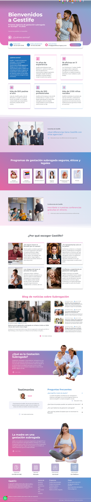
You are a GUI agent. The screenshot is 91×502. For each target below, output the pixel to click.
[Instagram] (88, 3)
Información (55, 472)
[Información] (55, 467)
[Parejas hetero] (13, 174)
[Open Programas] (25, 6)
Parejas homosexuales (26, 181)
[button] (33, 484)
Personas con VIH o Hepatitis (64, 181)
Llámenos (16, 472)
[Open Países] (30, 6)
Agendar (35, 472)
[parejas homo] (26, 174)
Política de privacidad (22, 499)
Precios (77, 180)
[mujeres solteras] (51, 174)
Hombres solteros (39, 180)
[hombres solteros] (39, 174)
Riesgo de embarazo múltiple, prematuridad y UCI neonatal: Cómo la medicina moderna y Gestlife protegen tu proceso (73, 329)
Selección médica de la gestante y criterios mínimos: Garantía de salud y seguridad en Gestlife (74, 320)
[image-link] (59, 304)
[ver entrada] (29, 311)
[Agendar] (36, 467)
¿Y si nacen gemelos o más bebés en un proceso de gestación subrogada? (72, 312)
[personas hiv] (64, 174)
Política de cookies (13, 499)
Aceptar (18, 496)
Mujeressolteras (52, 181)
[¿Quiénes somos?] (10, 37)
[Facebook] (88, 1)
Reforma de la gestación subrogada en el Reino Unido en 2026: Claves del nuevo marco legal (28, 326)
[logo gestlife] (4, 6)
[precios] (77, 174)
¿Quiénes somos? (21, 37)
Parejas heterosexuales (14, 181)
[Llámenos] (16, 467)
